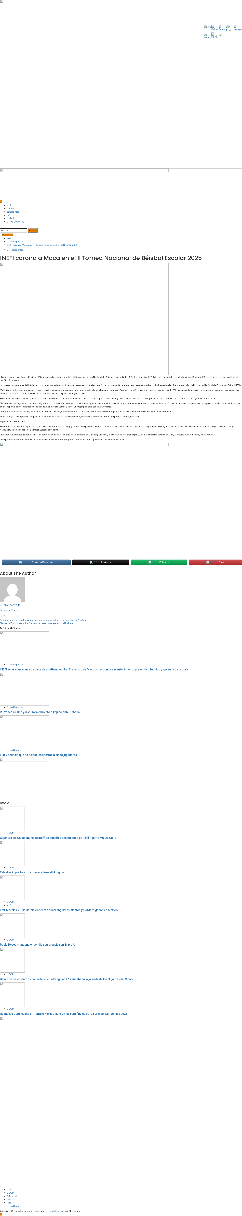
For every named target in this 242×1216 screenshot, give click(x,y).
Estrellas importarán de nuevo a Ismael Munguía (32, 872)
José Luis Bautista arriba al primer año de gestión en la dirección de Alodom (43, 619)
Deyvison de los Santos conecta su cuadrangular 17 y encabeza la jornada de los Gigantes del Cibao (66, 979)
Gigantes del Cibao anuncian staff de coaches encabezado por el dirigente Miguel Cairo (58, 837)
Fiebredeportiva (56, 1210)
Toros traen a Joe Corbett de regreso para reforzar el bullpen (36, 623)
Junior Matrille (10, 605)
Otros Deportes (15, 221)
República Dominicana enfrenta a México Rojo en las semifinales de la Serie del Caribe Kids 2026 (63, 1013)
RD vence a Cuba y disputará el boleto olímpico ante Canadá (40, 712)
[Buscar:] (13, 230)
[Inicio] (1, 201)
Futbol (10, 218)
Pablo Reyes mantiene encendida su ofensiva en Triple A (37, 944)
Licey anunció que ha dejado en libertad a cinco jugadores (38, 755)
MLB (9, 205)
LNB (8, 215)
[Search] (1, 226)
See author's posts (9, 610)
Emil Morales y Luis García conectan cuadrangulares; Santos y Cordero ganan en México (59, 910)
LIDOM (10, 208)
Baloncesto (13, 211)
